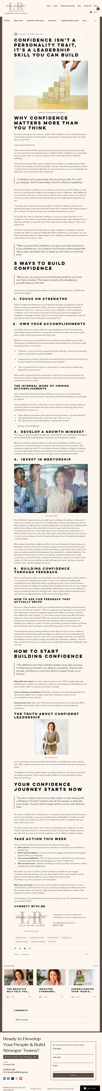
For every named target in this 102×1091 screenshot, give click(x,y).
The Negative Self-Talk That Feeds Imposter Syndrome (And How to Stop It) (18, 990)
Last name (57, 1057)
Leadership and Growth (36, 937)
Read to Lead (18, 20)
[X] (12, 1078)
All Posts (7, 20)
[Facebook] (8, 1078)
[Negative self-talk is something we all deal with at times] (18, 977)
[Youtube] (21, 1078)
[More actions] (86, 34)
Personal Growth (53, 937)
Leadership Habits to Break (70, 20)
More (84, 20)
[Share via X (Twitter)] (20, 948)
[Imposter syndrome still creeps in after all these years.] (51, 977)
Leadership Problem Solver (35, 20)
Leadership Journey (21, 941)
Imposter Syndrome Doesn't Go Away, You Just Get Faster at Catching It (50, 990)
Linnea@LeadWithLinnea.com (18, 1072)
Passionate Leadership (38, 941)
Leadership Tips (66, 937)
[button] (98, 8)
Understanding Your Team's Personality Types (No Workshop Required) (82, 990)
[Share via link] (30, 948)
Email (55, 1066)
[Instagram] (16, 1078)
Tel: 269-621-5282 (9, 1069)
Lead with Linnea (20, 937)
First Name (57, 1049)
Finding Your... (52, 20)
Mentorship (52, 941)
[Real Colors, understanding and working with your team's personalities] (83, 977)
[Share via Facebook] (15, 948)
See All (95, 965)
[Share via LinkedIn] (25, 948)
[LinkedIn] (4, 1078)
